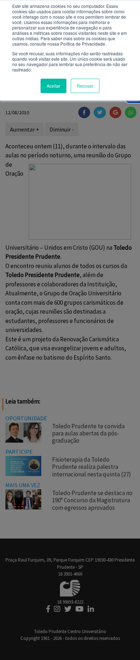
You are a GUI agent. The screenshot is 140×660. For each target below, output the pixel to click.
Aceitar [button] (53, 86)
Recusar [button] (85, 86)
